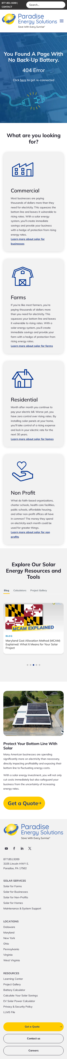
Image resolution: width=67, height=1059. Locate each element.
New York (9, 938)
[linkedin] (22, 848)
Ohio (6, 943)
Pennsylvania (11, 949)
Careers (33, 1050)
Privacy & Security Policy (17, 1006)
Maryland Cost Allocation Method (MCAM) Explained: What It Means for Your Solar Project (33, 644)
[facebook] (14, 848)
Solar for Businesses (15, 891)
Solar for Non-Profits (15, 897)
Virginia (7, 954)
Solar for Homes (13, 903)
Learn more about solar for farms (32, 346)
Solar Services (14, 880)
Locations (11, 921)
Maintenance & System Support (22, 908)
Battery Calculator (14, 990)
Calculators (19, 590)
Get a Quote (23, 803)
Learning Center (13, 979)
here (23, 80)
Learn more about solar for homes (32, 439)
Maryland (8, 932)
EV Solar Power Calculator (19, 1001)
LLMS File (9, 1012)
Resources (11, 973)
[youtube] (6, 848)
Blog (6, 590)
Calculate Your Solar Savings (20, 995)
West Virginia (11, 960)
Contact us (33, 1038)
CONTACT (7, 6)
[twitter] (30, 848)
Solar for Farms (12, 886)
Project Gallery (38, 590)
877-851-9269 (9, 2)
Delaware (9, 927)
